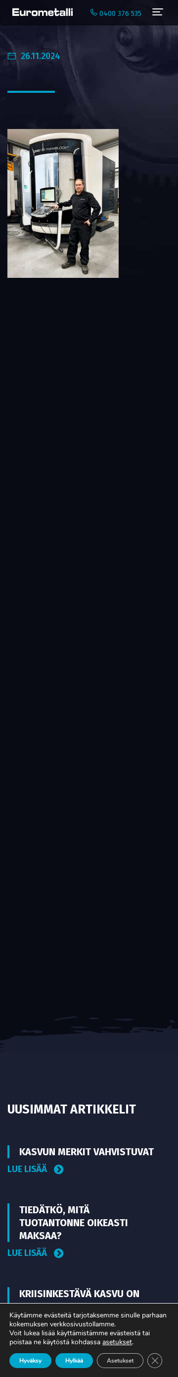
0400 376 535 (119, 13)
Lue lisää (28, 1169)
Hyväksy (30, 1361)
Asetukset (120, 1361)
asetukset (117, 1342)
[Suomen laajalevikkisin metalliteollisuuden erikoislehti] (40, 12)
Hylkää (74, 1361)
